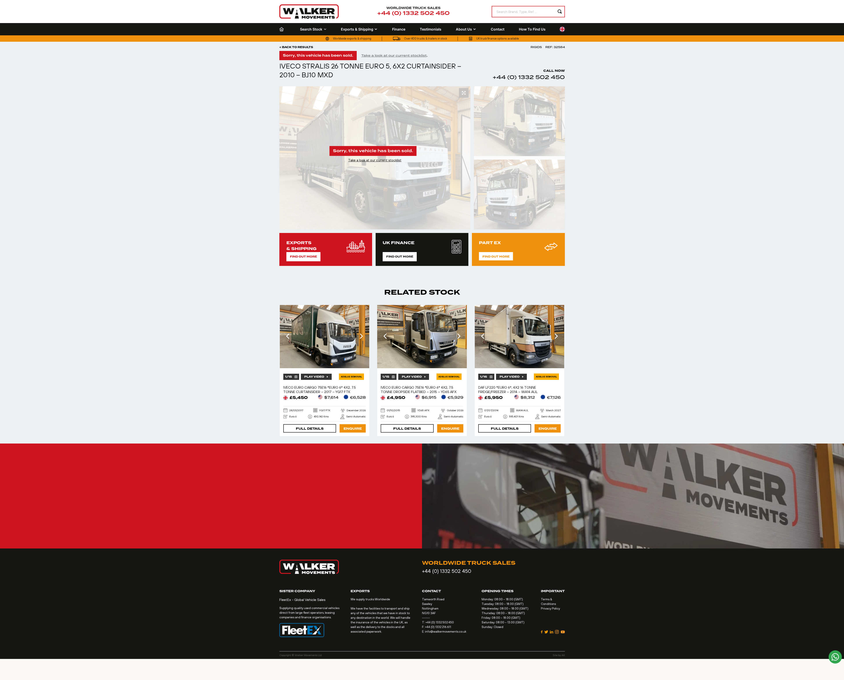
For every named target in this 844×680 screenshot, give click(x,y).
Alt (563, 655)
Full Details (310, 428)
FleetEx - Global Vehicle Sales (302, 600)
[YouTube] (563, 632)
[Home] (282, 29)
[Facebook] (542, 631)
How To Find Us (532, 29)
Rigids (536, 47)
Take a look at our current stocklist (394, 55)
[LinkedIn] (551, 631)
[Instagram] (557, 632)
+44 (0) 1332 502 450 (413, 13)
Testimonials (430, 29)
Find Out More (303, 257)
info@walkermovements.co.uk (445, 631)
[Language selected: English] (562, 29)
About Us (464, 29)
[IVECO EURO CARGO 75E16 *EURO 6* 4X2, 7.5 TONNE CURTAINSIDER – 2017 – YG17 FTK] (324, 336)
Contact (497, 29)
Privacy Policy (550, 608)
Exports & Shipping (357, 29)
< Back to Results (296, 47)
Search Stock (311, 29)
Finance (398, 29)
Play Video (314, 377)
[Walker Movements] (309, 11)
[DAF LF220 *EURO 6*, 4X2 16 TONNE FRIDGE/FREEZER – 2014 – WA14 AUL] (519, 336)
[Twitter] (546, 631)
